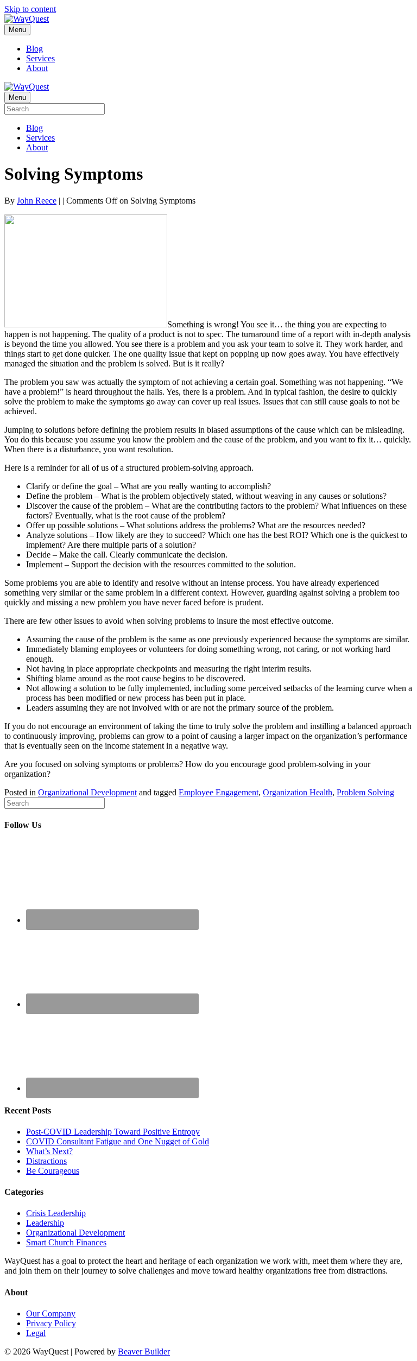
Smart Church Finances (66, 1242)
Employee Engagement (218, 792)
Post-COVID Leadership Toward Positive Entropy (113, 1131)
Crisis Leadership (56, 1213)
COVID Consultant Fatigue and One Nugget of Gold (117, 1141)
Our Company (50, 1313)
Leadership (45, 1222)
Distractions (46, 1161)
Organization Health (297, 792)
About (37, 68)
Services (40, 58)
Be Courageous (52, 1170)
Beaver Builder (144, 1351)
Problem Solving (365, 792)
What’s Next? (49, 1151)
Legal (36, 1333)
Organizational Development (87, 792)
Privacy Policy (51, 1323)
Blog (34, 48)
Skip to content (30, 9)
